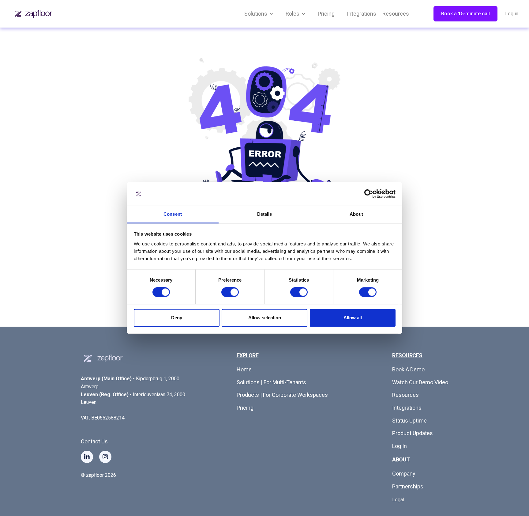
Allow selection (264, 317)
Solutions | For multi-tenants (271, 382)
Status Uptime (409, 420)
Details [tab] (264, 214)
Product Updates (412, 433)
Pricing (245, 407)
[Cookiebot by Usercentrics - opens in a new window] (369, 194)
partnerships (407, 486)
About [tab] (356, 214)
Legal (398, 500)
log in (399, 446)
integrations (407, 407)
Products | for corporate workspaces (282, 395)
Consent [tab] (172, 214)
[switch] (230, 292)
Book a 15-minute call (465, 14)
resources (405, 395)
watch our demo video (420, 382)
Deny (176, 317)
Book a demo (408, 369)
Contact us (94, 441)
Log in (511, 14)
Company (403, 473)
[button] (259, 14)
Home (244, 369)
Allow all (352, 317)
